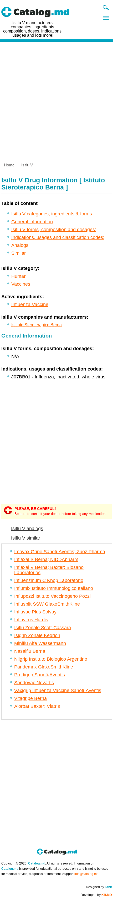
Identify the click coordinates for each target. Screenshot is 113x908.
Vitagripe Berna (30, 698)
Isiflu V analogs (27, 528)
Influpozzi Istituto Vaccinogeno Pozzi (52, 596)
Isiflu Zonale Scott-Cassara (42, 627)
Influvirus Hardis (31, 619)
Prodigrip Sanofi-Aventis (39, 674)
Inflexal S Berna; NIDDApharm (46, 559)
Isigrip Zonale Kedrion (37, 635)
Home (9, 165)
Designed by (99, 887)
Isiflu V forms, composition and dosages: (53, 229)
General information (32, 221)
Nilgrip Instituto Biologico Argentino (50, 659)
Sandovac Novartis (34, 682)
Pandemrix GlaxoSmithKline (43, 667)
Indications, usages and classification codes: (57, 237)
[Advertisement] (56, 100)
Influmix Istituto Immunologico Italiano (53, 588)
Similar (18, 253)
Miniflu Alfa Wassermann (40, 643)
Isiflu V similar (25, 538)
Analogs (19, 245)
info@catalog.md (86, 874)
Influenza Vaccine (29, 304)
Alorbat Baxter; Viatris (37, 706)
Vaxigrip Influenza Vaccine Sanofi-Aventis (57, 690)
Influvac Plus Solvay (35, 612)
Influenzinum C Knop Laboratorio (48, 580)
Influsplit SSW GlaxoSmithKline (47, 604)
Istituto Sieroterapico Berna (36, 325)
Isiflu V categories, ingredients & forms (51, 213)
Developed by (96, 895)
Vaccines (20, 284)
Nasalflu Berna (29, 651)
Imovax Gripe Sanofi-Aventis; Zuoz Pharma (59, 551)
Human (19, 276)
